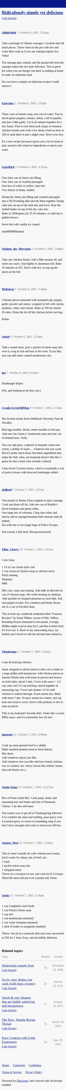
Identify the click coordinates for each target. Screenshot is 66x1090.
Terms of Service (12, 1072)
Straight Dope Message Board (19, 3)
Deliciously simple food (18, 965)
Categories (19, 1065)
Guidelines (35, 1065)
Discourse (22, 1080)
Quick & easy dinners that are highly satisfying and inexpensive (18, 1001)
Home (5, 1065)
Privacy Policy (33, 1072)
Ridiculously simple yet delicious (32, 12)
